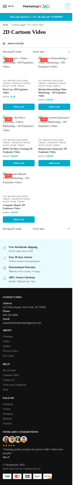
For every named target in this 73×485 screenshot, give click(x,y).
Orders (6, 341)
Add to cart (18, 106)
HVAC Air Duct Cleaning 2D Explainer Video (17, 150)
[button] (67, 6)
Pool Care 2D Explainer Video (15, 91)
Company (8, 336)
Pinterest (7, 418)
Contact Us (8, 380)
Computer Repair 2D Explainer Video (14, 207)
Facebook (8, 404)
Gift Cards (8, 355)
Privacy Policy (10, 351)
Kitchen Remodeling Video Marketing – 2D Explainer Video (52, 92)
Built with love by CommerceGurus (22, 468)
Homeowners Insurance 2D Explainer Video (52, 150)
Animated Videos (21, 83)
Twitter (6, 409)
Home (5, 24)
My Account (9, 370)
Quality (7, 346)
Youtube (7, 423)
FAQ (5, 389)
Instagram (8, 413)
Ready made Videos (14, 86)
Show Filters (16, 43)
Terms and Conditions (14, 384)
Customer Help (11, 375)
